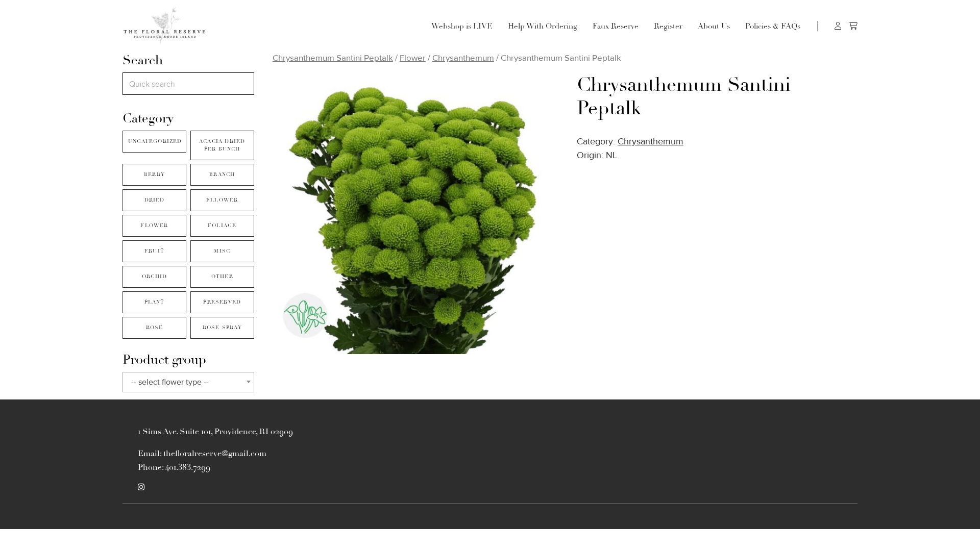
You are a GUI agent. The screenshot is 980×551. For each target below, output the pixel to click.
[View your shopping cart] (853, 25)
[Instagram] (141, 487)
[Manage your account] (838, 25)
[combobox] (188, 382)
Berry (154, 174)
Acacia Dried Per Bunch (222, 145)
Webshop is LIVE (462, 26)
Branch (222, 174)
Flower (154, 225)
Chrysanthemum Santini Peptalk (333, 58)
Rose (154, 327)
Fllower (222, 200)
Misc (222, 251)
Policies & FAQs (772, 26)
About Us (714, 26)
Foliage (222, 225)
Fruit (154, 251)
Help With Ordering (542, 26)
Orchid (154, 276)
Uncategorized (155, 141)
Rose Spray (222, 327)
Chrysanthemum (463, 58)
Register (668, 26)
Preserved (222, 302)
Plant (154, 302)
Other (222, 276)
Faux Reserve (616, 26)
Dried (154, 200)
